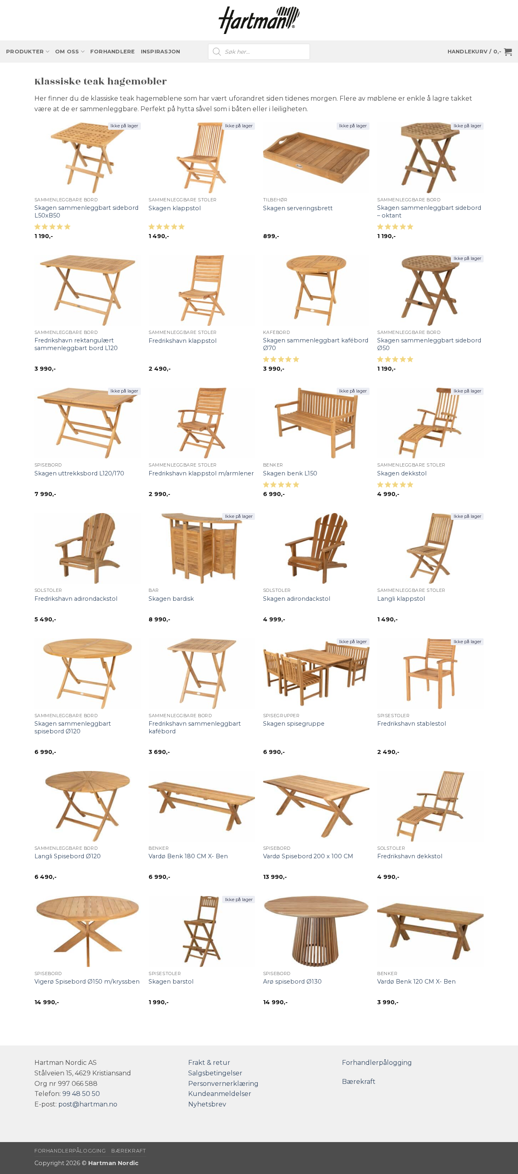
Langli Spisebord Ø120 (67, 856)
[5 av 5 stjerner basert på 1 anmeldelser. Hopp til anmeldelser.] (168, 229)
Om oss (67, 52)
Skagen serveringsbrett (298, 208)
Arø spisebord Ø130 (292, 981)
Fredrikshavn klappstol (183, 340)
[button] (480, 52)
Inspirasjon (160, 52)
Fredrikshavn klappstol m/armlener (201, 473)
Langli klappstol (401, 598)
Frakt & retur (209, 1062)
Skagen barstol (171, 981)
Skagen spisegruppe (294, 723)
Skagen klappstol (175, 208)
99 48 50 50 (81, 1094)
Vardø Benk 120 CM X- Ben (416, 981)
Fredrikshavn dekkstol (409, 856)
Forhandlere (112, 52)
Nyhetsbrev (207, 1104)
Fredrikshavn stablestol (411, 723)
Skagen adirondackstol (296, 598)
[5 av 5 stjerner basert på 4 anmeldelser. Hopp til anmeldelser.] (282, 361)
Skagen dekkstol (402, 473)
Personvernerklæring (223, 1083)
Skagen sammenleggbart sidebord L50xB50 (86, 211)
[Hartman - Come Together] (259, 20)
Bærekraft (359, 1081)
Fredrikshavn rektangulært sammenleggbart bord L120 (76, 344)
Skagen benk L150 (290, 473)
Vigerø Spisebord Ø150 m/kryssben (87, 981)
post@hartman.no (87, 1104)
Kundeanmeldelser (219, 1094)
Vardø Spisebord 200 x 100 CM (308, 856)
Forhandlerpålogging (377, 1062)
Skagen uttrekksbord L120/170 (79, 473)
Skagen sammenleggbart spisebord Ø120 (72, 727)
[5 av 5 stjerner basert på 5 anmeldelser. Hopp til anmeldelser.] (54, 229)
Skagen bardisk (171, 598)
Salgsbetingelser (215, 1073)
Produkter (25, 52)
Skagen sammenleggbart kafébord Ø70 (315, 344)
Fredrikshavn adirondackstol (75, 598)
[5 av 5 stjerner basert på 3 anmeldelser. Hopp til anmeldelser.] (396, 229)
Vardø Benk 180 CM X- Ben (188, 856)
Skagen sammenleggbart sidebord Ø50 (429, 344)
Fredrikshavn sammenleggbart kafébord (195, 727)
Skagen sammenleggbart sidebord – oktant (429, 211)
